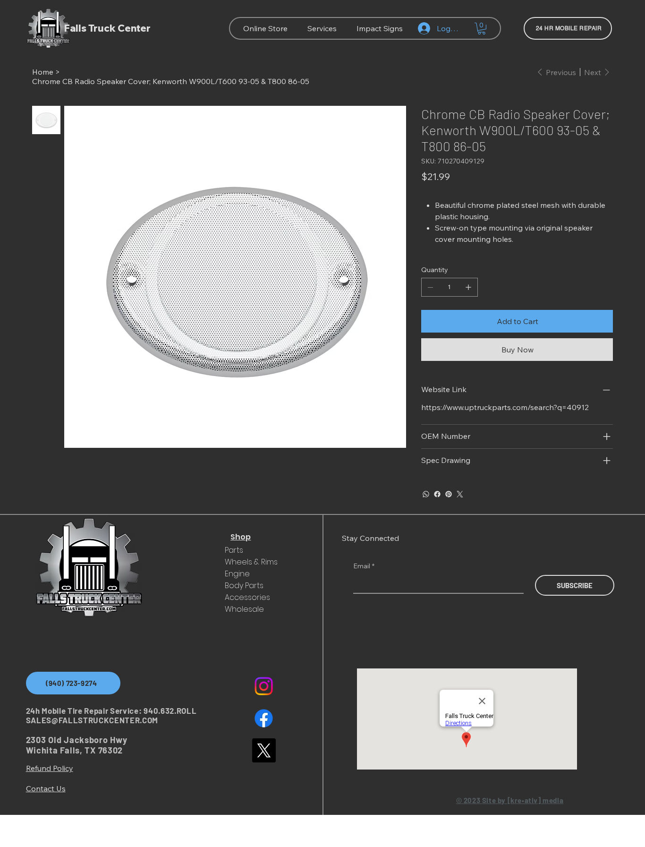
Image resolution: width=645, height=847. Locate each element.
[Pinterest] (448, 494)
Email (363, 566)
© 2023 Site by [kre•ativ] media (510, 800)
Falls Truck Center (107, 28)
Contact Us (46, 788)
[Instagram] (264, 686)
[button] (482, 28)
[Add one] (468, 287)
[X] (264, 750)
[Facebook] (437, 494)
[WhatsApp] (426, 494)
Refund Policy (49, 768)
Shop (240, 536)
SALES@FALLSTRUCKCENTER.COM (92, 720)
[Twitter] (460, 494)
